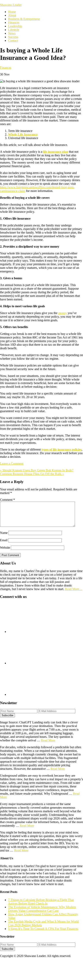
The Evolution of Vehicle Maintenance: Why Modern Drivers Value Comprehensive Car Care (42, 908)
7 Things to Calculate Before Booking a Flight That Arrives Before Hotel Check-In (41, 901)
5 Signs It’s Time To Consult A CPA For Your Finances (43, 928)
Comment (7, 499)
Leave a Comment (11, 463)
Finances (5, 67)
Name (4, 532)
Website (5, 547)
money (62, 313)
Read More (48, 740)
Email (3, 540)
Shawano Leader (11, 5)
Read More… (73, 589)
